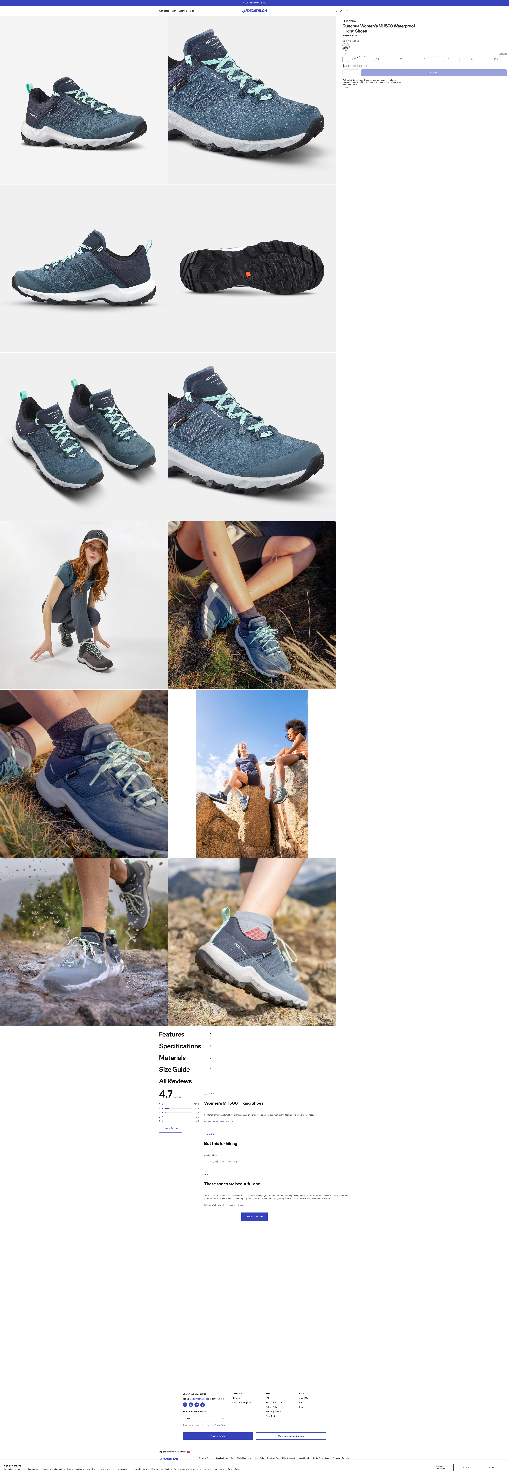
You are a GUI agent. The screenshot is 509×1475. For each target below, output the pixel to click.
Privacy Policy (234, 1469)
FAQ (267, 1398)
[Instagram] (191, 1404)
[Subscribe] (222, 1418)
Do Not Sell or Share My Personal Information (331, 1458)
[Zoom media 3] (84, 268)
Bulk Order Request (241, 1402)
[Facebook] (185, 1404)
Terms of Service (206, 1458)
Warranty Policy (273, 1411)
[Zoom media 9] (84, 774)
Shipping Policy (222, 1458)
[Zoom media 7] (84, 605)
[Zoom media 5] (84, 437)
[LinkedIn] (202, 1404)
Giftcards (236, 1398)
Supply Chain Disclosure (241, 1458)
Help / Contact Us (274, 1402)
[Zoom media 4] (252, 268)
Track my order (218, 1436)
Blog (301, 1407)
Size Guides (271, 1416)
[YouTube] (196, 1404)
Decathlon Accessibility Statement (281, 1458)
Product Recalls (303, 1458)
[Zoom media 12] (252, 942)
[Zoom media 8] (252, 605)
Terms (209, 1425)
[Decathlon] (169, 1459)
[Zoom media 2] (252, 100)
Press (302, 1402)
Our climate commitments (291, 1436)
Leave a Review (170, 1128)
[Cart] (347, 11)
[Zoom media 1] (84, 100)
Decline (491, 1467)
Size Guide (503, 54)
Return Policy (272, 1407)
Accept (465, 1467)
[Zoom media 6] (252, 437)
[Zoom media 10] (252, 774)
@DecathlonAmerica (199, 1399)
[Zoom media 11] (84, 942)
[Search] (336, 11)
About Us (303, 1398)
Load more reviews (254, 1217)
